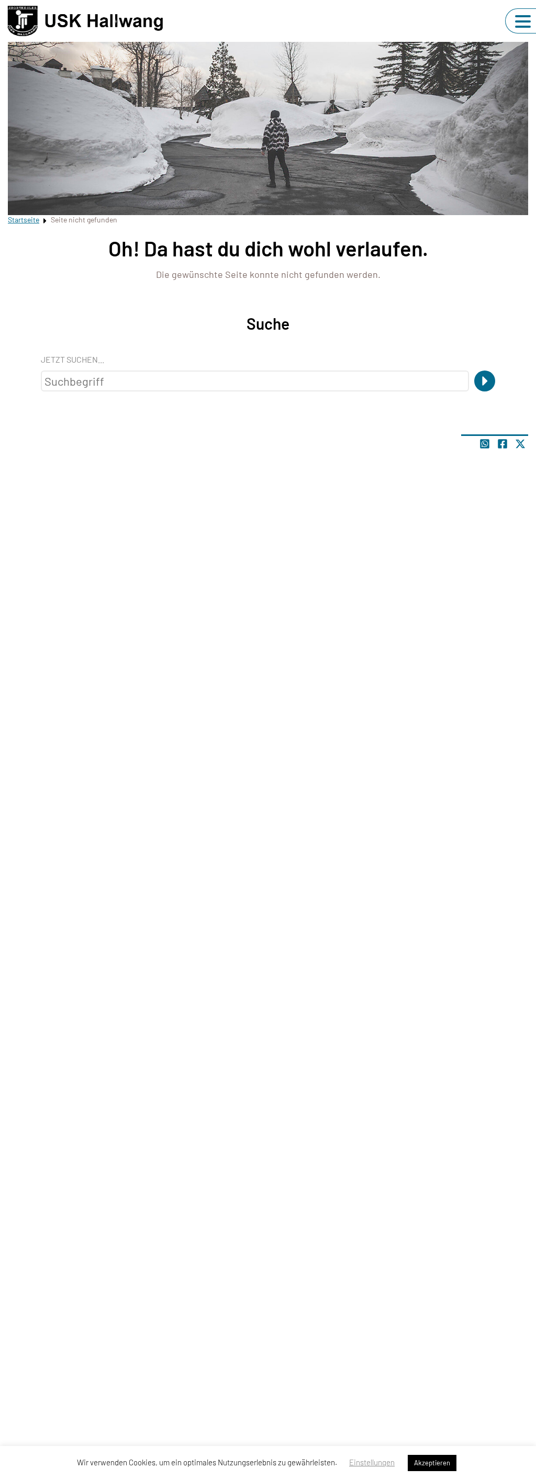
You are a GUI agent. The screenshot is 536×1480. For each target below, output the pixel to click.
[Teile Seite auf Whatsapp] (485, 444)
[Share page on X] (520, 444)
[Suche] (484, 381)
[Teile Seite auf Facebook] (502, 444)
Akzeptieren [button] (432, 1463)
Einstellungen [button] (372, 1462)
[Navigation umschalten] (523, 21)
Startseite (23, 219)
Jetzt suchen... (72, 359)
